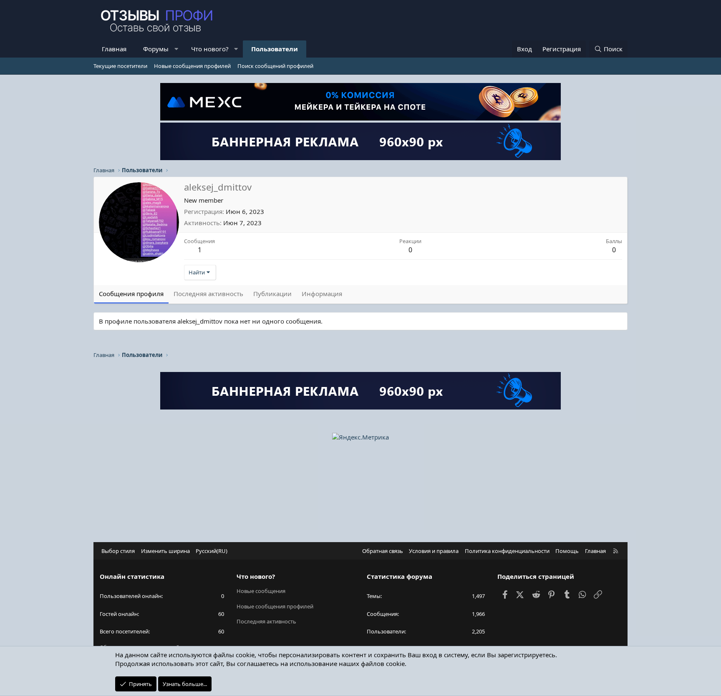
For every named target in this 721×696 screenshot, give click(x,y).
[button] (176, 49)
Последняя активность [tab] (208, 293)
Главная (114, 49)
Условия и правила (434, 551)
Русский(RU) (211, 551)
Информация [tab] (322, 293)
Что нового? (210, 49)
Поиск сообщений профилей (275, 66)
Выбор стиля (118, 551)
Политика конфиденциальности (507, 551)
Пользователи (274, 49)
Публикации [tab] (272, 293)
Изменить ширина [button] (165, 551)
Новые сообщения (261, 591)
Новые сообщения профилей (192, 66)
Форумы (156, 49)
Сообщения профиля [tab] (131, 293)
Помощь (567, 551)
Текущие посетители (120, 66)
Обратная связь (382, 551)
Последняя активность (266, 621)
